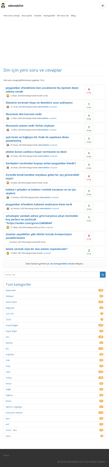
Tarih (8, 372)
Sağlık (8, 389)
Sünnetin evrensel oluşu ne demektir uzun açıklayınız (39, 102)
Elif (38, 242)
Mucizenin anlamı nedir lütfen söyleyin (30, 125)
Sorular (37, 15)
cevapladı (53, 107)
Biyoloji (9, 342)
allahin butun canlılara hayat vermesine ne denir (36, 151)
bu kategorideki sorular (63, 263)
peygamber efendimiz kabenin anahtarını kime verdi (39, 204)
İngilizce (9, 395)
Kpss (8, 418)
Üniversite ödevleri (14, 412)
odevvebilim (43, 107)
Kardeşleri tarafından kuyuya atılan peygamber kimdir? (41, 163)
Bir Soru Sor (63, 15)
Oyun (8, 436)
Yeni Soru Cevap (11, 15)
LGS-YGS (10, 313)
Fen (7, 337)
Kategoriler (49, 15)
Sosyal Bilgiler (12, 325)
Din (23, 95)
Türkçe (9, 377)
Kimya (8, 383)
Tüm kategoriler (18, 284)
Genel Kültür (11, 302)
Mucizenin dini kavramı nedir (24, 114)
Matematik (11, 290)
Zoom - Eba (11, 430)
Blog (73, 15)
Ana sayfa (27, 15)
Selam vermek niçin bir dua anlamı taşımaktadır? (37, 249)
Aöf (7, 424)
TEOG (8, 319)
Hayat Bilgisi (11, 331)
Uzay (8, 366)
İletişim (6, 455)
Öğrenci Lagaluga (14, 406)
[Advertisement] (54, 43)
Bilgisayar (10, 307)
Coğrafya (10, 354)
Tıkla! (42, 80)
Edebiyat (9, 296)
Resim (8, 401)
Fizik (8, 360)
